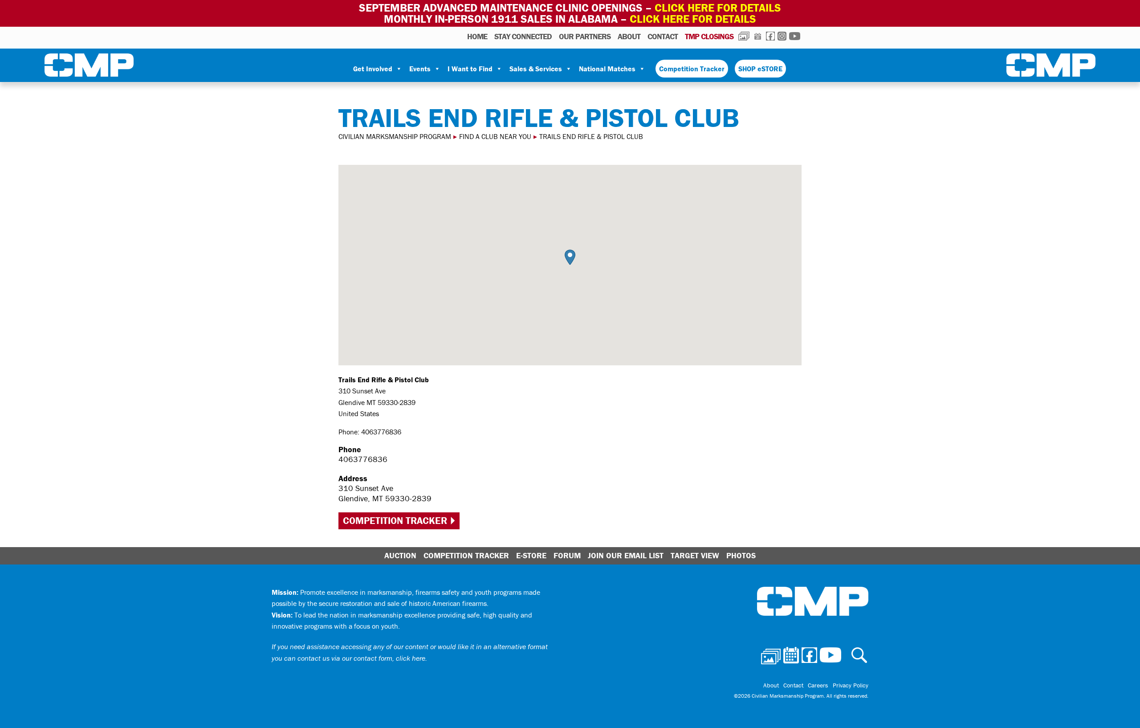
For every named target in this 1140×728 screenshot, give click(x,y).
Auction (400, 555)
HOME (477, 36)
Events (420, 68)
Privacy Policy (850, 685)
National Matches (607, 68)
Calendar (757, 36)
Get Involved (372, 68)
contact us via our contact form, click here (361, 658)
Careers (818, 685)
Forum (567, 555)
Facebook (770, 36)
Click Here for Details (693, 19)
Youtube (794, 36)
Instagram (782, 36)
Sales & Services (535, 68)
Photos (743, 36)
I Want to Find (470, 68)
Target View (695, 555)
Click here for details (718, 8)
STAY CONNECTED (523, 36)
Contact (662, 36)
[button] (570, 257)
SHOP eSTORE (760, 68)
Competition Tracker (692, 68)
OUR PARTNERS (585, 36)
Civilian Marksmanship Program (89, 66)
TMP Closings (709, 36)
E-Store (531, 555)
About (629, 36)
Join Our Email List (626, 555)
